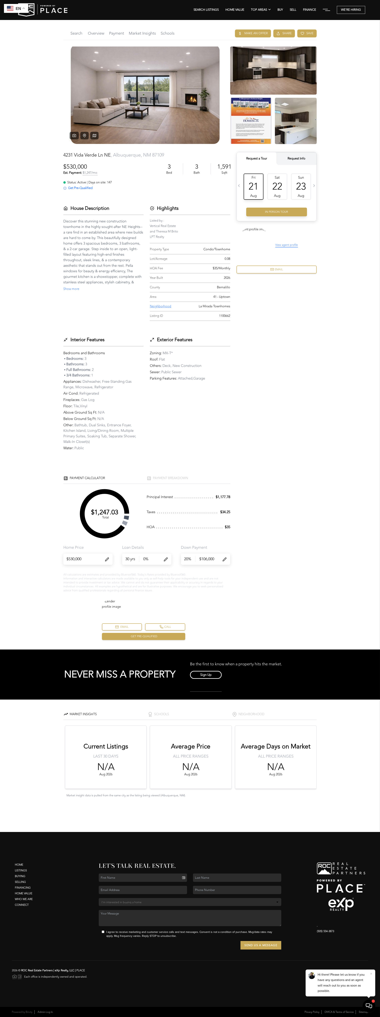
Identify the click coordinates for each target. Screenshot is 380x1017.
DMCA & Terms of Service (339, 1012)
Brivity (29, 1012)
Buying (20, 876)
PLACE (80, 970)
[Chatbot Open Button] (369, 1006)
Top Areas (259, 10)
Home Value (234, 10)
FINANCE (309, 10)
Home (19, 865)
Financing (23, 888)
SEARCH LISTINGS (206, 10)
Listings (21, 870)
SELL (293, 10)
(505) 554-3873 (325, 931)
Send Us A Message (260, 945)
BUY (280, 10)
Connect (22, 905)
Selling (20, 882)
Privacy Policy (312, 1012)
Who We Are (24, 899)
